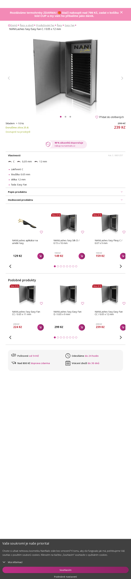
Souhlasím (66, 570)
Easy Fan (69, 25)
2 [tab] (65, 116)
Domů (14, 25)
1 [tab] (60, 116)
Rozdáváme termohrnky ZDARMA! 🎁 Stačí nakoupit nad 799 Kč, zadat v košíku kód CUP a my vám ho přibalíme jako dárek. (64, 14)
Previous (9, 78)
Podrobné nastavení (65, 576)
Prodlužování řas (45, 25)
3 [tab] (70, 116)
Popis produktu (17, 191)
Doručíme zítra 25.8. (17, 127)
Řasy (59, 25)
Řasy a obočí (27, 25)
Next (122, 78)
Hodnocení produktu (20, 199)
